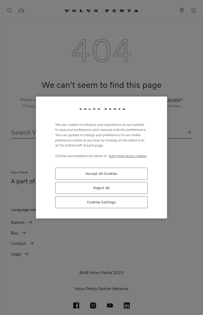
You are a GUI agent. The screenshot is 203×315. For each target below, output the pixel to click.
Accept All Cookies (101, 173)
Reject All (101, 188)
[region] (101, 158)
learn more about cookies (128, 156)
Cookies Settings (101, 202)
